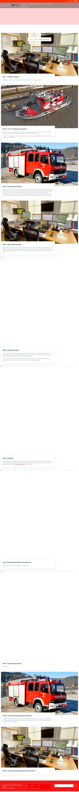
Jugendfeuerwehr (25, 6)
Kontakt (39, 785)
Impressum (32, 785)
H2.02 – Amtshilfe (8, 458)
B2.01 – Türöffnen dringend (42, 39)
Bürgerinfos (37, 4)
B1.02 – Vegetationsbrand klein (12, 244)
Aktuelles (31, 4)
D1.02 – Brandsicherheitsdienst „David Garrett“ (17, 562)
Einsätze (44, 4)
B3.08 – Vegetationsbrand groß (12, 186)
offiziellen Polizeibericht (20, 464)
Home (31, 39)
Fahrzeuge (49, 4)
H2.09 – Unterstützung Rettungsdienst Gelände (17, 716)
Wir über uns (24, 4)
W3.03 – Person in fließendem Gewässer (15, 129)
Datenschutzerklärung (35, 787)
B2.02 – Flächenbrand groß (11, 350)
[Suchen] (75, 785)
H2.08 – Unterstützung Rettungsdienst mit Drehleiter (19, 771)
